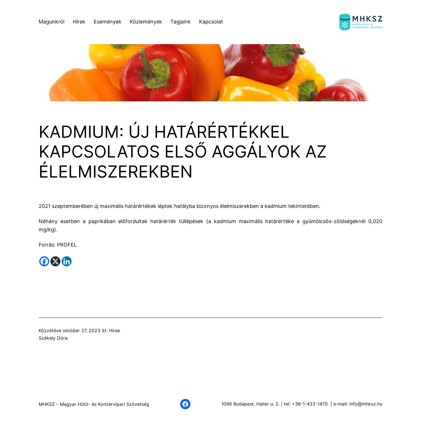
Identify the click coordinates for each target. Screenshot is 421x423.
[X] (55, 261)
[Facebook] (44, 261)
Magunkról (51, 22)
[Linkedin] (67, 261)
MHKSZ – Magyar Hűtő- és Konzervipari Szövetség (94, 404)
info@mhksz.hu (365, 404)
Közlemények (146, 22)
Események (107, 22)
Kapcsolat (211, 22)
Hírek (79, 22)
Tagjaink (180, 22)
